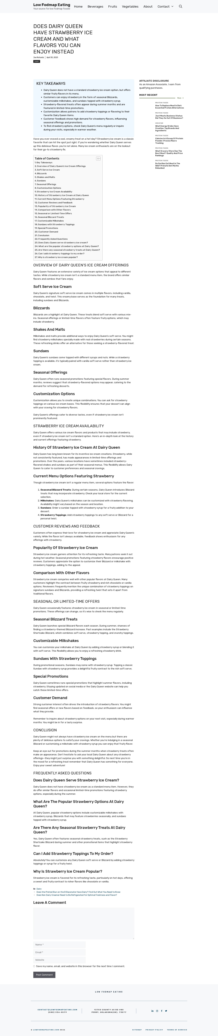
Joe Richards (38, 57)
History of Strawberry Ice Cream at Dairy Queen (63, 195)
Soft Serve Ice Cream (48, 170)
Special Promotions (48, 228)
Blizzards (42, 173)
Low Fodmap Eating (51, 5)
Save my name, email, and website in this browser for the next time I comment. (80, 966)
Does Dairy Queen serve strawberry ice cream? (63, 242)
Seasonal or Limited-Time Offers (55, 213)
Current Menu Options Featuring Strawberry (61, 199)
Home (78, 6)
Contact (164, 6)
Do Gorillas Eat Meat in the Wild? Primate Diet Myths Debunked (167, 165)
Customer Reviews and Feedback (55, 202)
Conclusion (43, 235)
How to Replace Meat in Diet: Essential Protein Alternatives (169, 106)
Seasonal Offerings (46, 184)
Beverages (95, 6)
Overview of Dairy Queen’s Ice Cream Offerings (61, 166)
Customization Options (49, 188)
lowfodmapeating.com (46, 1030)
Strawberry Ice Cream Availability (54, 191)
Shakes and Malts (46, 177)
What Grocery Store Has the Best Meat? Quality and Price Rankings (169, 153)
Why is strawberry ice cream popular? (58, 257)
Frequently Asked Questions (53, 239)
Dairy (37, 61)
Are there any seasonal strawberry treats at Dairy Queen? (69, 250)
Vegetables (130, 6)
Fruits (112, 6)
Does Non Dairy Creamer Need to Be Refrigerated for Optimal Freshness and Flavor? (77, 895)
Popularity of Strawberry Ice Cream (57, 206)
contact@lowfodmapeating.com (57, 1010)
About (148, 6)
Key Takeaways (44, 162)
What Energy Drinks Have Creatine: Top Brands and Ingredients (167, 128)
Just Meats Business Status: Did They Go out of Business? (169, 117)
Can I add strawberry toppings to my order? (61, 253)
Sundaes (41, 180)
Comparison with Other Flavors (54, 210)
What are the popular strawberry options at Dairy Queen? (68, 246)
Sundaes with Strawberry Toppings (56, 224)
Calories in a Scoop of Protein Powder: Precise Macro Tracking (169, 140)
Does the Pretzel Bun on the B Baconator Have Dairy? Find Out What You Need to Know (78, 892)
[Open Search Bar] (180, 6)
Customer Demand (48, 231)
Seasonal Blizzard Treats (51, 217)
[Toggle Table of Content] (97, 158)
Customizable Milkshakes (51, 220)
